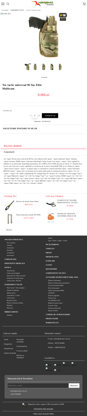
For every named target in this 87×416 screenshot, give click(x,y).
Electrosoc (10, 308)
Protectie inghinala (53, 295)
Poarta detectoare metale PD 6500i (28, 215)
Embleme (9, 315)
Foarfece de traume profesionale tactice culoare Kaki (67, 201)
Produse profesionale (54, 308)
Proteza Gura (52, 298)
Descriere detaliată (13, 146)
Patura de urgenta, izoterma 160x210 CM (66, 215)
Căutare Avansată (10, 353)
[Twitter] (52, 352)
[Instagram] (57, 352)
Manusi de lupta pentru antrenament (58, 283)
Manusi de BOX (53, 310)
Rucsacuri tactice (12, 300)
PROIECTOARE (52, 318)
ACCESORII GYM (54, 300)
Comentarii (9, 152)
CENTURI (51, 293)
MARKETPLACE (52, 323)
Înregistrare (8, 344)
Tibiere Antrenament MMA (56, 290)
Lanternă (9, 245)
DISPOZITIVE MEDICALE (15, 263)
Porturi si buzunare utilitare (33, 10)
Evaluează (44, 77)
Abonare (9, 230)
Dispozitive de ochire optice (15, 278)
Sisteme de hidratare (13, 290)
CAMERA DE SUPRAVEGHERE (58, 314)
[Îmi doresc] (81, 109)
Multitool (9, 305)
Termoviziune (11, 271)
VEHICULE (50, 249)
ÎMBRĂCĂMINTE (11, 312)
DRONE (49, 253)
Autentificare (8, 348)
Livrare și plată (22, 351)
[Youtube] (62, 352)
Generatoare (10, 248)
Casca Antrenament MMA (56, 285)
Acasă (6, 339)
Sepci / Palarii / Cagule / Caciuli (57, 240)
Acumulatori (10, 253)
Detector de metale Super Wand (27, 201)
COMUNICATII (10, 259)
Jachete (50, 238)
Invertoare (10, 250)
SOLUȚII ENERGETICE (14, 239)
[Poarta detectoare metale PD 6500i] (10, 219)
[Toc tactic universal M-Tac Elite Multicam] (43, 60)
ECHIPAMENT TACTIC (17, 10)
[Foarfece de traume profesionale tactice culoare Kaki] (51, 204)
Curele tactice (11, 298)
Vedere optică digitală (13, 273)
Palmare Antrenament (54, 280)
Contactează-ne (22, 346)
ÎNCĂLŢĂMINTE (52, 244)
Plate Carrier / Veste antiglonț (15, 288)
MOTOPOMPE (51, 269)
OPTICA (8, 267)
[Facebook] (47, 352)
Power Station (11, 243)
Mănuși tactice (11, 293)
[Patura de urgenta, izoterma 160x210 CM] (51, 218)
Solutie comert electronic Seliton (43, 414)
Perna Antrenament (53, 288)
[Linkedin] (67, 352)
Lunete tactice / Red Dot (14, 280)
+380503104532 (59, 347)
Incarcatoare (10, 255)
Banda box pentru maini (55, 303)
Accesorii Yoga (52, 305)
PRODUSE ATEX (52, 257)
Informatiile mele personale (43, 409)
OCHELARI (50, 261)
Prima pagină (5, 10)
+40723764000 (59, 343)
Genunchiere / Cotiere (13, 295)
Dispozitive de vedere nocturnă (16, 276)
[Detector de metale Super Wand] (10, 205)
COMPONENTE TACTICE (56, 273)
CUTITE (49, 265)
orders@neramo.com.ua (62, 339)
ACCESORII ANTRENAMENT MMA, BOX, (62, 277)
